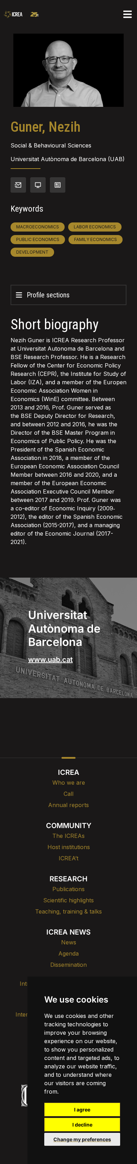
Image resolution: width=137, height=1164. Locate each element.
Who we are (68, 782)
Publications (68, 889)
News (68, 942)
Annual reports (68, 804)
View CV (57, 185)
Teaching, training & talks (68, 911)
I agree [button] (82, 1110)
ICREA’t (68, 858)
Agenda (68, 953)
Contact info (18, 185)
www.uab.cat (50, 659)
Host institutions (68, 846)
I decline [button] (82, 1125)
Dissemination (68, 964)
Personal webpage (38, 185)
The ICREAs (68, 835)
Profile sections (48, 295)
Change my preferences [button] (82, 1139)
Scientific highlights (68, 900)
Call (68, 793)
